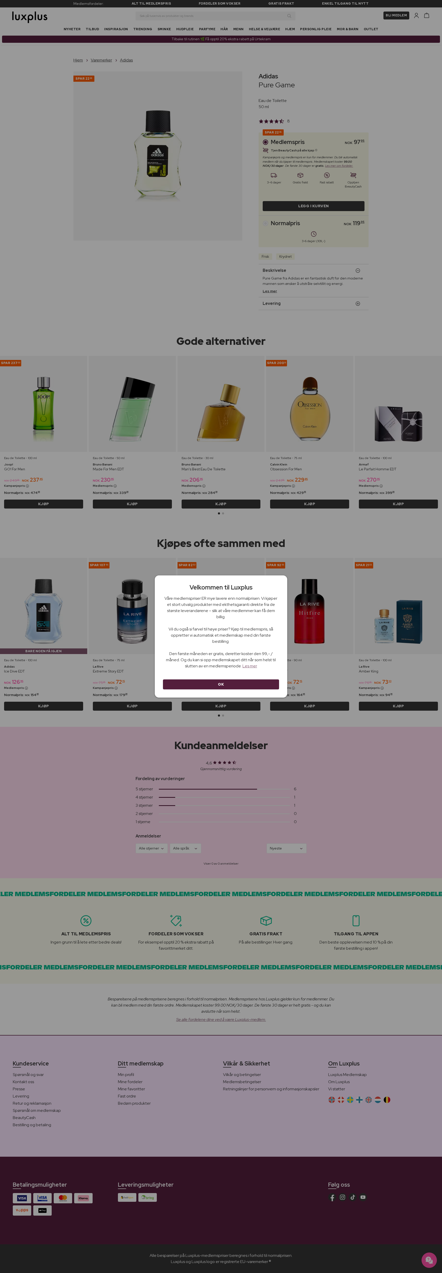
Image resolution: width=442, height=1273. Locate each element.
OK (221, 684)
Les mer (249, 666)
